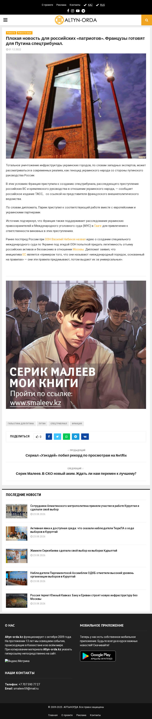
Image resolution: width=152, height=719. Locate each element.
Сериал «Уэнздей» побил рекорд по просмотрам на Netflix (76, 456)
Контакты (75, 5)
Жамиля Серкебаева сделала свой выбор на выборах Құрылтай (73, 550)
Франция (77, 424)
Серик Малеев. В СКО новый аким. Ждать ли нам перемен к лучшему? (76, 474)
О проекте (47, 5)
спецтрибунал (58, 424)
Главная (53, 715)
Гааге (98, 226)
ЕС (24, 254)
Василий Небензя (63, 239)
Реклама (61, 5)
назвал (81, 239)
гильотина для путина (21, 424)
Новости (11, 33)
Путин (42, 424)
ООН (48, 239)
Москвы (78, 249)
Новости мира (24, 33)
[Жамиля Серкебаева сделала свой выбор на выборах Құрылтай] (16, 556)
